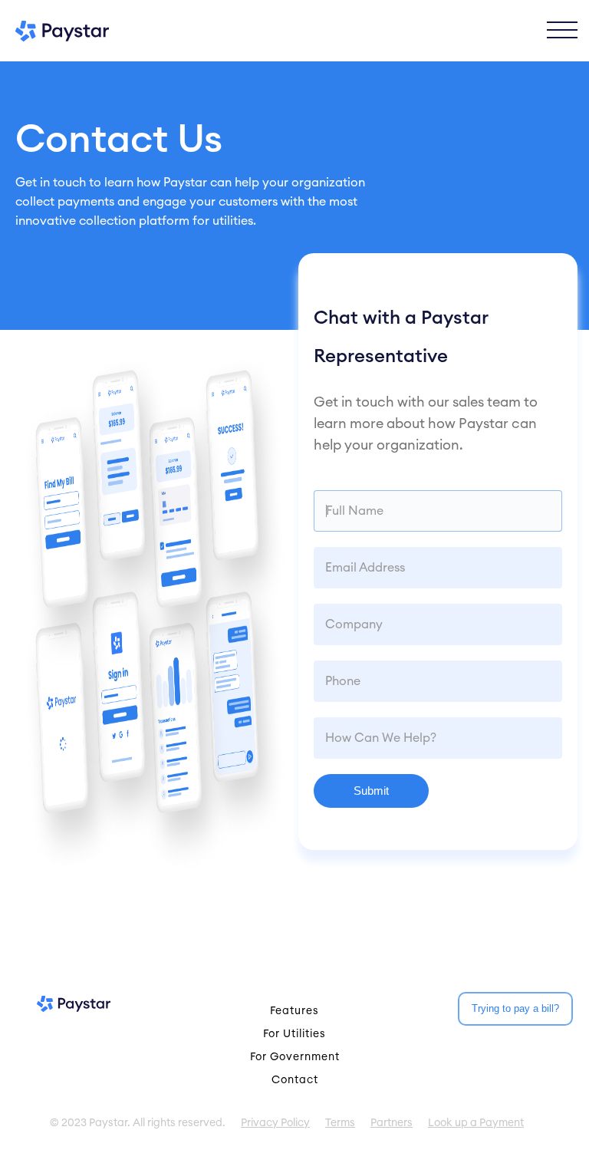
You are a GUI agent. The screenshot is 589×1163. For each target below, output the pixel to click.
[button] (562, 31)
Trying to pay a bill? (515, 1008)
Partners (391, 1123)
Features (294, 1011)
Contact (294, 1080)
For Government (295, 1057)
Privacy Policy (275, 1123)
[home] (62, 31)
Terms (340, 1123)
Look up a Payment (476, 1123)
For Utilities (294, 1034)
